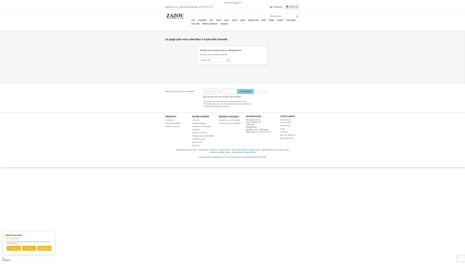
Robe (271, 20)
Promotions (169, 120)
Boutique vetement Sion (186, 149)
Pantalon (253, 20)
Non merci (14, 248)
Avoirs (282, 129)
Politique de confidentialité (203, 136)
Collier (195, 23)
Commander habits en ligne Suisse (245, 149)
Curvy (280, 20)
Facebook (260, 91)
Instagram (265, 91)
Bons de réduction (287, 135)
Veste (218, 20)
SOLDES (224, 23)
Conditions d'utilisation (201, 126)
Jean (242, 20)
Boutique (196, 145)
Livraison (195, 120)
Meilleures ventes (172, 126)
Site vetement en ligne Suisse (244, 152)
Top (193, 20)
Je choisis (29, 248)
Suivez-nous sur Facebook (229, 120)
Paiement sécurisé (199, 133)
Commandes (285, 125)
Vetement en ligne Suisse (219, 152)
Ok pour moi (44, 248)
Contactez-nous (198, 139)
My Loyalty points (287, 138)
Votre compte (287, 116)
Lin (211, 20)
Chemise (202, 20)
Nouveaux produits (173, 123)
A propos (195, 129)
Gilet (234, 20)
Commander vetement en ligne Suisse (214, 149)
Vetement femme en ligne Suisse (275, 149)
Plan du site (197, 142)
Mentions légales (199, 123)
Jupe (263, 20)
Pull (226, 20)
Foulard (291, 20)
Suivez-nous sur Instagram (230, 123)
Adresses (284, 132)
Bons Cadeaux (210, 23)
